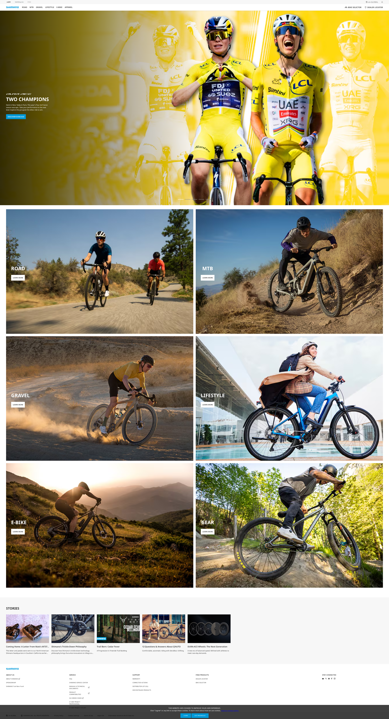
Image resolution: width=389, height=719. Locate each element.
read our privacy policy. (230, 710)
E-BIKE (59, 7)
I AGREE (185, 715)
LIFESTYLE (49, 7)
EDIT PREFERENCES (200, 715)
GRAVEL (39, 7)
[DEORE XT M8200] (194, 199)
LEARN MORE (13, 120)
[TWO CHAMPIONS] (181, 199)
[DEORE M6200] (201, 199)
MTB (32, 7)
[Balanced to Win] (187, 199)
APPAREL (69, 7)
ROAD (24, 7)
